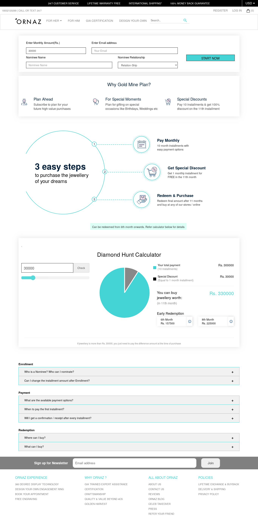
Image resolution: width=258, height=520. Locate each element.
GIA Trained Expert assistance (106, 484)
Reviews (154, 494)
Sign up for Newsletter (51, 463)
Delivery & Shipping (212, 489)
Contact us (156, 489)
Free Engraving (26, 499)
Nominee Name (36, 57)
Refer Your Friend (161, 513)
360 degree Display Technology (37, 484)
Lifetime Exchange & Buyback (218, 484)
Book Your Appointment (32, 494)
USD (249, 3)
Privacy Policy (208, 494)
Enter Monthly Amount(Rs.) (43, 43)
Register (220, 10)
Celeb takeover (159, 504)
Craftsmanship (95, 494)
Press (152, 509)
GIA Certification (99, 20)
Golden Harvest (96, 504)
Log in (237, 10)
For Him (74, 20)
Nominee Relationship (131, 57)
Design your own (133, 20)
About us (154, 484)
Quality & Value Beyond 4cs (104, 499)
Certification (94, 489)
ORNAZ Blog (156, 499)
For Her (52, 20)
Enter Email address (104, 43)
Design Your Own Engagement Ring (39, 489)
